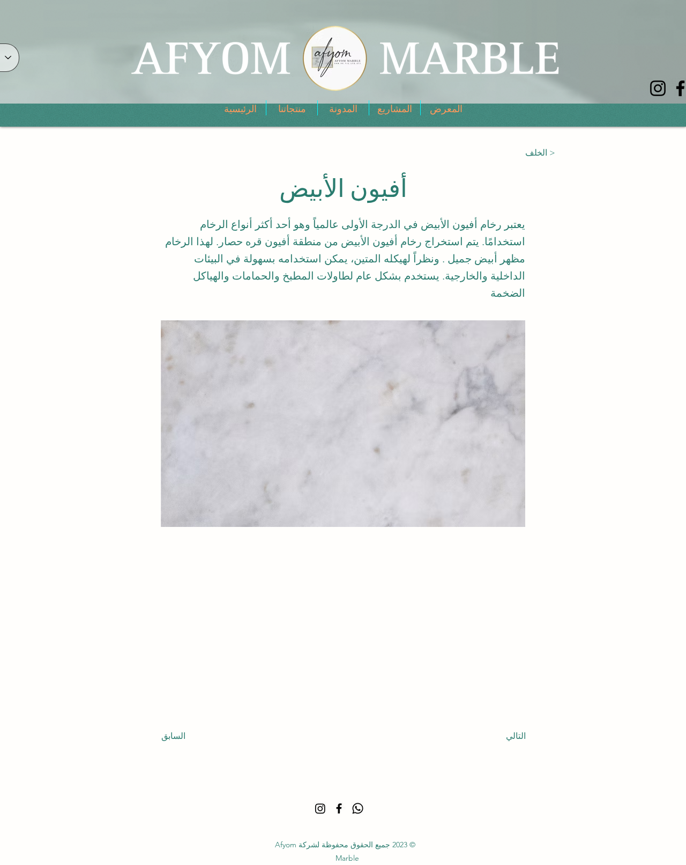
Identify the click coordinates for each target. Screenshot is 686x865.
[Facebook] (339, 808)
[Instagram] (657, 88)
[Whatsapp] (357, 808)
